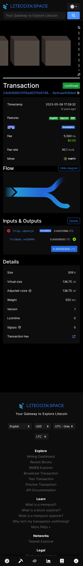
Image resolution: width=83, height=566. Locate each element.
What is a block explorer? (41, 510)
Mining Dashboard (41, 456)
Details (73, 221)
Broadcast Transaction (41, 473)
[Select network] (73, 6)
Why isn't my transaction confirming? (41, 521)
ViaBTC (71, 158)
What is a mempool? (40, 504)
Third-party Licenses (41, 556)
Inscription (45, 231)
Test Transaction (41, 479)
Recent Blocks (41, 462)
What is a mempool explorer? (41, 516)
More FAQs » (41, 527)
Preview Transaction (41, 484)
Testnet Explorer (41, 541)
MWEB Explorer (41, 468)
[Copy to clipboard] (78, 93)
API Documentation (41, 490)
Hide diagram (69, 168)
